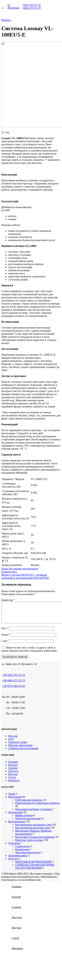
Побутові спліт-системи (29, 840)
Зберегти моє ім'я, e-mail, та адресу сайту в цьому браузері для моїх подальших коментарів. (29, 649)
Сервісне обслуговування (23, 748)
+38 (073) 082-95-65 (13, 686)
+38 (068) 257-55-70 (13, 680)
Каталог (13, 764)
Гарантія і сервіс (17, 742)
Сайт (4, 641)
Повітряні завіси (18, 855)
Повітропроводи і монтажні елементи (37, 803)
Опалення (14, 843)
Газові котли (22, 846)
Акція (11, 793)
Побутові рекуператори (29, 799)
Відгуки (13, 774)
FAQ (11, 739)
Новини (6, 20)
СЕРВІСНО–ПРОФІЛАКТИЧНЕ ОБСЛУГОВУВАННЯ (34, 866)
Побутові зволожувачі (28, 818)
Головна (13, 761)
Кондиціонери (16, 821)
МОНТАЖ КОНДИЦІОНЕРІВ (33, 861)
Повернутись (9, 571)
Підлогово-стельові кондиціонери (35, 836)
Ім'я (4, 628)
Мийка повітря (24, 815)
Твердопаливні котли (27, 852)
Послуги (13, 771)
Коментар (8, 600)
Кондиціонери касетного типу (33, 827)
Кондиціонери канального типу (34, 824)
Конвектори (22, 849)
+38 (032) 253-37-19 (13, 675)
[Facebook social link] (3, 721)
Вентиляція (15, 796)
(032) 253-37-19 (32, 4)
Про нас (13, 735)
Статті (12, 777)
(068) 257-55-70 (32, 8)
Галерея (12, 768)
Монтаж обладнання (20, 745)
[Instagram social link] (8, 721)
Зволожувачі (15, 812)
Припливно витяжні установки (33, 809)
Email (5, 634)
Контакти (13, 780)
